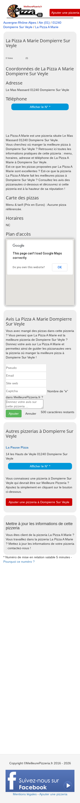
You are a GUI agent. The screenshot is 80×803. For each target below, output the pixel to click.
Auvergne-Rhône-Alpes (19, 22)
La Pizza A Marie (46, 27)
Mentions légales (25, 794)
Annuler (30, 413)
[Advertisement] (43, 122)
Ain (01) (44, 22)
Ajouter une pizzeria (65, 12)
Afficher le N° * (40, 107)
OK (60, 267)
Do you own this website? (29, 267)
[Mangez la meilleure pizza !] (25, 8)
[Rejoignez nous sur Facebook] (40, 780)
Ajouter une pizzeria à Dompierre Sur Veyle (39, 502)
